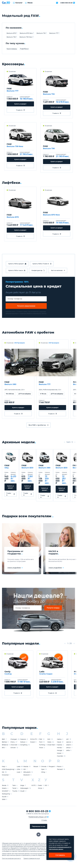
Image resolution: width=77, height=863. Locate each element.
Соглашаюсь (60, 855)
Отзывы (44, 820)
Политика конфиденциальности (11, 858)
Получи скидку (53, 608)
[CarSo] (6, 3)
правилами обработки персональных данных (33, 313)
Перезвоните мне (38, 826)
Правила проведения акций (31, 858)
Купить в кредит (20, 104)
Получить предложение (26, 306)
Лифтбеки (24, 49)
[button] (65, 442)
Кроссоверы (12, 49)
